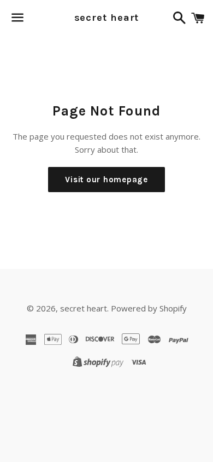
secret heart (106, 17)
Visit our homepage (106, 179)
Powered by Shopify (149, 308)
